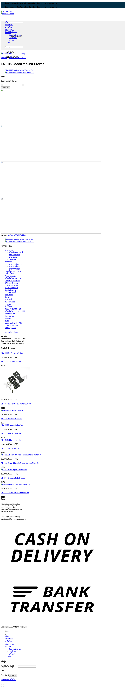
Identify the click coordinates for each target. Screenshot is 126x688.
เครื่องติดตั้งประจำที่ (16, 252)
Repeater (12, 259)
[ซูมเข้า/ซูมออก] (3, 684)
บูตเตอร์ (12, 40)
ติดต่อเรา (8, 42)
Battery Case (10, 302)
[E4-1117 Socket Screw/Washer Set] (19, 70)
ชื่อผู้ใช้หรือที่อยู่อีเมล (9, 666)
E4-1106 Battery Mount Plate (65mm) (16, 404)
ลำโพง (7, 297)
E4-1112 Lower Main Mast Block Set (15, 492)
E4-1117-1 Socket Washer (11, 361)
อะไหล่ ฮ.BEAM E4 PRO (17, 57)
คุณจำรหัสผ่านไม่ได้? (8, 679)
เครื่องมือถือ (13, 257)
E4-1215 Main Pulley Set (10, 448)
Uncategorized (10, 327)
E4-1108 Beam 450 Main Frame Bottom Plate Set (20, 463)
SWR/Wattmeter (11, 283)
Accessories (9, 316)
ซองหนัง (8, 304)
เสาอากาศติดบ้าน (15, 264)
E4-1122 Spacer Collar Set (11, 433)
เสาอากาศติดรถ (14, 266)
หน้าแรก (8, 22)
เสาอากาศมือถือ (14, 269)
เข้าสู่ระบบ (13, 675)
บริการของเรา (9, 30)
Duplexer (8, 318)
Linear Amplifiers (11, 325)
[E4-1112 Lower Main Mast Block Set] (19, 72)
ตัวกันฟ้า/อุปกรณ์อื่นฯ (13, 309)
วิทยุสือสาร (9, 250)
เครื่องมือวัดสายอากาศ (13, 278)
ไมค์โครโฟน (9, 273)
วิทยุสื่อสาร (13, 37)
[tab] (54, 332)
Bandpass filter (11, 313)
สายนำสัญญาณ (10, 290)
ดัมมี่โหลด (8, 306)
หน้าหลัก (4, 57)
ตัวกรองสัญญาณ (15, 35)
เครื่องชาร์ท (9, 294)
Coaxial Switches (11, 285)
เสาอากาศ (8, 261)
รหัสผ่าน (4, 670)
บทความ (8, 32)
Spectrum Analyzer (12, 280)
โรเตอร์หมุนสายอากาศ (13, 271)
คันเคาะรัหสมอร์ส (11, 287)
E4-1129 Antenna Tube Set (11, 418)
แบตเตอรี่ (8, 299)
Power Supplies (10, 276)
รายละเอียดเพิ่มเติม (12, 332)
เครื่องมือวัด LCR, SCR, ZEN (15, 311)
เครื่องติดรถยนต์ (14, 254)
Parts (7, 320)
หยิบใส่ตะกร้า (5, 88)
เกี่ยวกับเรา (9, 24)
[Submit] (5, 634)
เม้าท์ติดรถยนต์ (10, 292)
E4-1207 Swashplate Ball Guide (13, 478)
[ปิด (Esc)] (1, 684)
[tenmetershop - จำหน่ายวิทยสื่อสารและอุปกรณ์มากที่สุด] (7, 12)
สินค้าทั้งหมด (9, 27)
